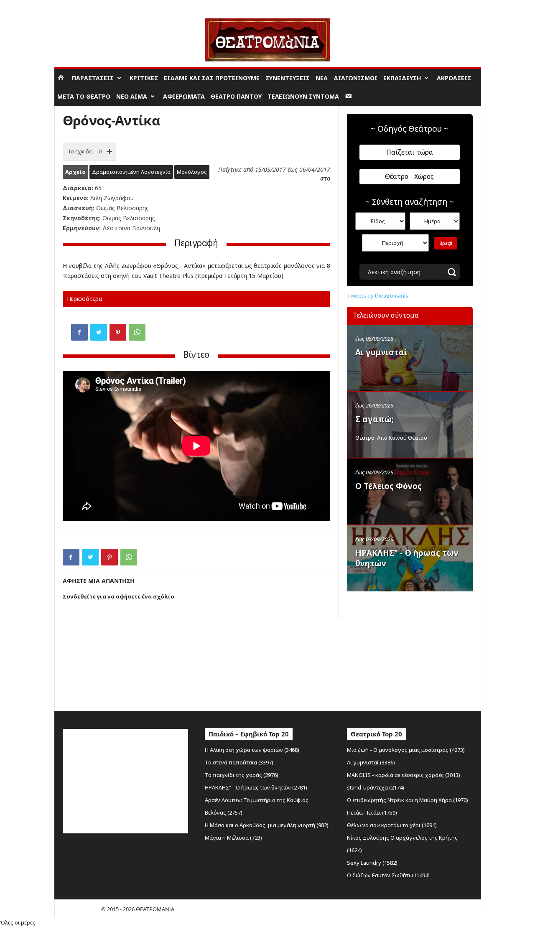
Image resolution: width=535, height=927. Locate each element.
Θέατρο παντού (236, 96)
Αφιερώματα (184, 96)
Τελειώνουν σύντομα (303, 96)
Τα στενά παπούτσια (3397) (239, 762)
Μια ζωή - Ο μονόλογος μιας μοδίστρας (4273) (406, 750)
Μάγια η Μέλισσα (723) (233, 837)
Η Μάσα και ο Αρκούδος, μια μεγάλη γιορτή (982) (267, 825)
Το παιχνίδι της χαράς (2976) (241, 775)
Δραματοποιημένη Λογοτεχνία (131, 172)
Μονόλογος (192, 172)
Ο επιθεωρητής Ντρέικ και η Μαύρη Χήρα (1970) (407, 800)
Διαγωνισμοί (355, 78)
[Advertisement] (409, 649)
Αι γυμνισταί (381, 352)
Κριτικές (144, 78)
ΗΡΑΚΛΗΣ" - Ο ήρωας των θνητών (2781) (256, 787)
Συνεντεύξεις (287, 78)
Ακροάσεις (454, 78)
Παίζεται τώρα (409, 152)
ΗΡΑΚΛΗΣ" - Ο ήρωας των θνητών (407, 558)
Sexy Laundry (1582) (372, 862)
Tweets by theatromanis (377, 295)
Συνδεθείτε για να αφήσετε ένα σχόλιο (118, 596)
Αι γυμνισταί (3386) (371, 762)
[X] (98, 332)
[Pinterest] (118, 332)
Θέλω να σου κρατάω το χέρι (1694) (392, 825)
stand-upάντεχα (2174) (375, 787)
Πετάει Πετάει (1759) (372, 812)
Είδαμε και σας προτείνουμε (212, 78)
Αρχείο (75, 172)
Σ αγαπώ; (374, 419)
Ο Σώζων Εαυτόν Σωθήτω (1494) (388, 875)
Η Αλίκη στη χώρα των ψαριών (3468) (252, 750)
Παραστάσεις (93, 78)
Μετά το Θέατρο (83, 96)
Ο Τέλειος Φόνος (388, 486)
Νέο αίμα (131, 96)
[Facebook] (79, 332)
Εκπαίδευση (402, 78)
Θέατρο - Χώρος (409, 176)
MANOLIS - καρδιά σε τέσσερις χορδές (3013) (403, 775)
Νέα (322, 78)
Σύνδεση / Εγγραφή (77, 6)
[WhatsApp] (137, 332)
